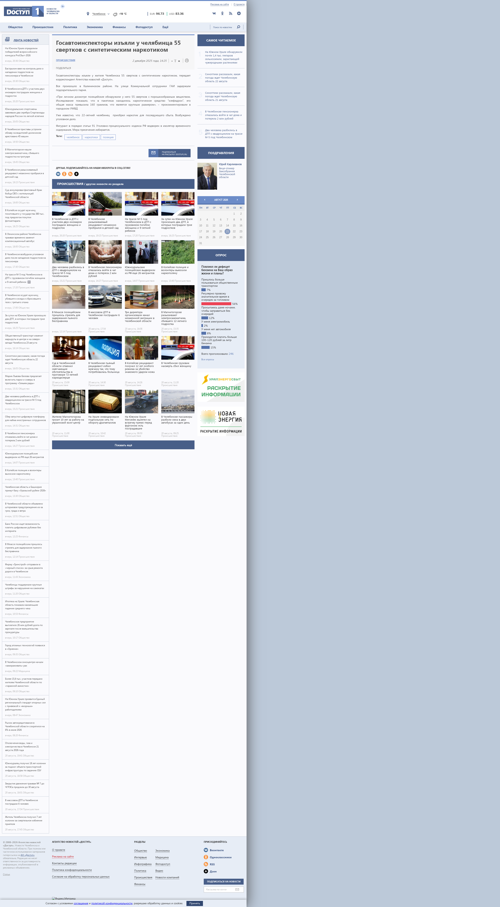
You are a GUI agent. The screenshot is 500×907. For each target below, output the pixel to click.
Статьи (6, 874)
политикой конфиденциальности (111, 903)
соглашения (81, 903)
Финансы (119, 27)
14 (227, 225)
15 (234, 225)
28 (227, 237)
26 (214, 237)
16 (240, 225)
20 (220, 231)
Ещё (165, 27)
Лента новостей (26, 40)
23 (240, 231)
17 (200, 231)
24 (200, 237)
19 (214, 231)
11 (207, 225)
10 (200, 225)
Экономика (95, 27)
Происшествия (42, 27)
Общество (15, 27)
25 (207, 237)
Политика (70, 27)
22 (234, 231)
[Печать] (187, 61)
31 (200, 243)
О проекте (239, 4)
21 (227, 231)
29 (234, 237)
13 (220, 225)
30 (240, 237)
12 (214, 225)
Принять (194, 903)
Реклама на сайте (219, 4)
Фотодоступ (144, 27)
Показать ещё (123, 445)
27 (220, 237)
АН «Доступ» (28, 855)
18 (207, 231)
